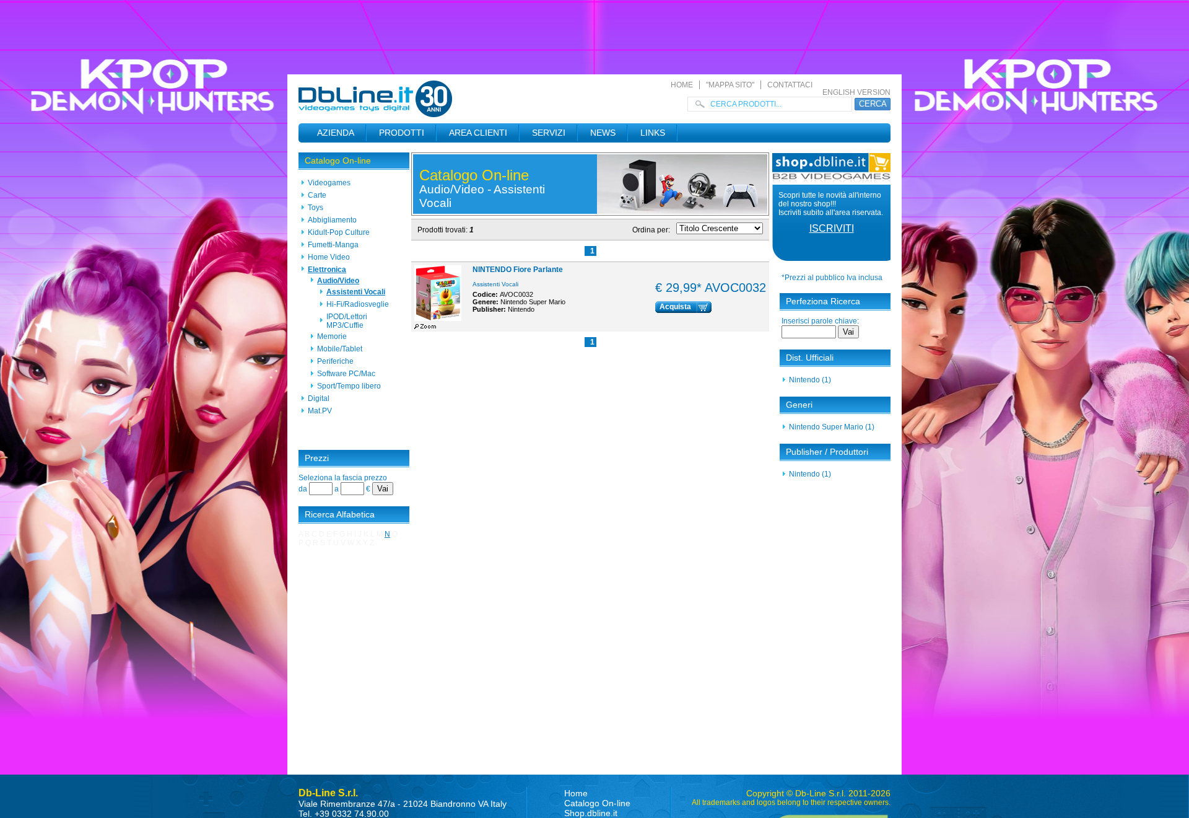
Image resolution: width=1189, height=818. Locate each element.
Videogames (329, 182)
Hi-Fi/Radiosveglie (357, 304)
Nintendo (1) (810, 380)
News (603, 133)
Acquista (675, 306)
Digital (318, 398)
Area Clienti (478, 133)
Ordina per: (651, 230)
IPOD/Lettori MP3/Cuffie (346, 321)
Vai (382, 488)
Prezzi (317, 458)
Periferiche (335, 361)
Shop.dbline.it (590, 813)
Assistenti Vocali (355, 292)
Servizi (548, 133)
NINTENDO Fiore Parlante (518, 269)
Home (682, 85)
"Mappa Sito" (730, 85)
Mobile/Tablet (339, 349)
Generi (799, 405)
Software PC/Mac (346, 373)
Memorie (332, 336)
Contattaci (789, 85)
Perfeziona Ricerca (823, 301)
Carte (317, 195)
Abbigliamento (332, 220)
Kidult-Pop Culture (339, 232)
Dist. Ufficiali (810, 358)
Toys (315, 207)
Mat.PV (320, 411)
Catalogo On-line (338, 160)
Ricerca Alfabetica (340, 514)
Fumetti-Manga (333, 244)
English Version (856, 92)
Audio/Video (338, 280)
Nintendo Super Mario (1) (831, 427)
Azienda (335, 133)
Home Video (329, 257)
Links (652, 133)
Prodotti (401, 133)
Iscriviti (831, 228)
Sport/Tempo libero (349, 386)
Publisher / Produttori (827, 452)
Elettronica (327, 269)
